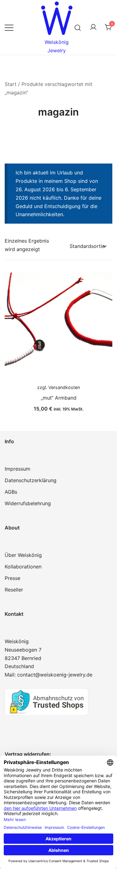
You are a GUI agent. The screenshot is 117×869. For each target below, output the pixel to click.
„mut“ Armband (58, 398)
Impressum (17, 469)
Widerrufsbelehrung (28, 503)
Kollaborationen (23, 566)
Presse (12, 578)
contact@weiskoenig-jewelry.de (54, 675)
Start (11, 84)
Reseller (14, 589)
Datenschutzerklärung (30, 480)
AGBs (11, 492)
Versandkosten (64, 387)
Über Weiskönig (23, 555)
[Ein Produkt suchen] (78, 27)
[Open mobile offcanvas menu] (9, 27)
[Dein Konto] (93, 27)
